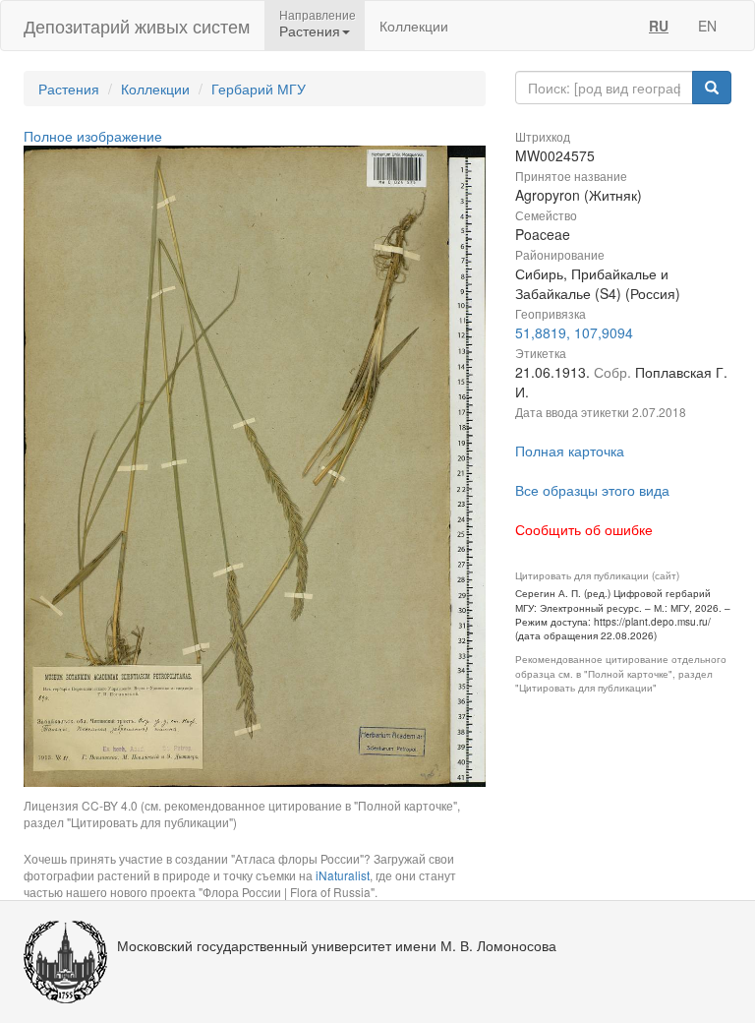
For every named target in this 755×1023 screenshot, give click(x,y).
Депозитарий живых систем (137, 25)
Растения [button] (309, 30)
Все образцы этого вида (592, 490)
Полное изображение (93, 136)
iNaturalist (343, 875)
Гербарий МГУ (258, 88)
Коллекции (413, 25)
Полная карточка (569, 450)
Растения (68, 88)
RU (658, 25)
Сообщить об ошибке (584, 529)
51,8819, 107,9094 (574, 332)
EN (707, 25)
